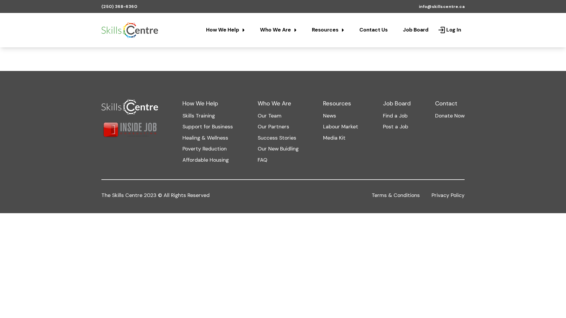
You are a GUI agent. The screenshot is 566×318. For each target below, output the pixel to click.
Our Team (270, 115)
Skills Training (198, 115)
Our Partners (273, 126)
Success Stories (277, 138)
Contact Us (373, 29)
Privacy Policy (448, 195)
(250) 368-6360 (119, 6)
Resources (326, 29)
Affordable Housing (205, 160)
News (329, 115)
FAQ (262, 160)
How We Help (223, 29)
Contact (446, 103)
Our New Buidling (278, 148)
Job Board (416, 29)
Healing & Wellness (205, 138)
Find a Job (395, 115)
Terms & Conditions (396, 195)
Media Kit (334, 138)
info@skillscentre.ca (442, 6)
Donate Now (450, 115)
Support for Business (207, 126)
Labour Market (340, 126)
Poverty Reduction (204, 148)
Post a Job (395, 126)
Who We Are (276, 29)
